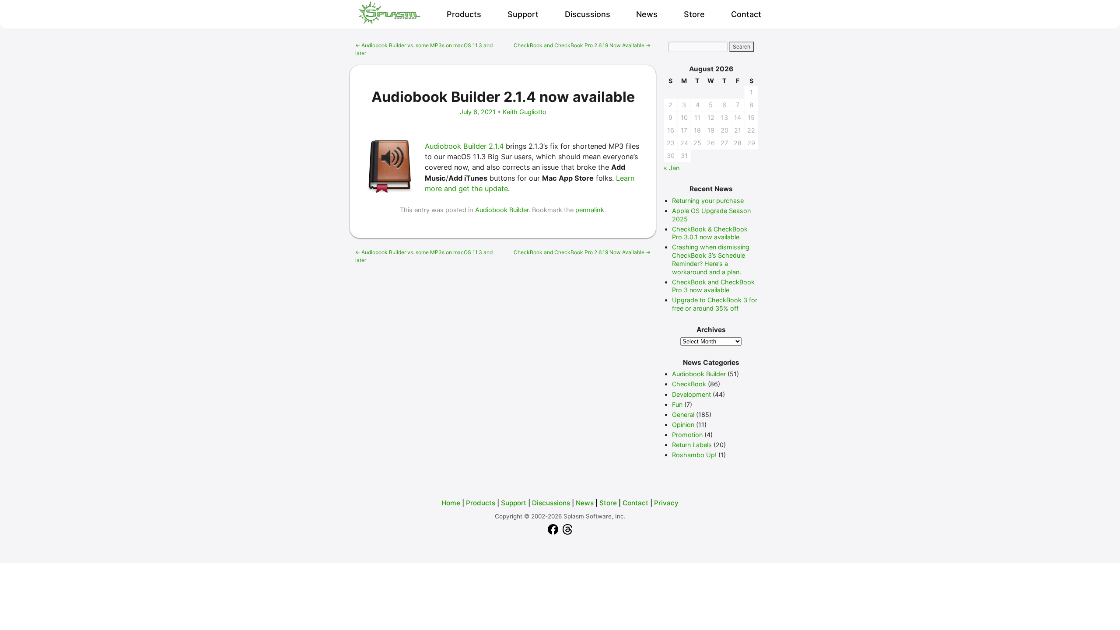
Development (691, 394)
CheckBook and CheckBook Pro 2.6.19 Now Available (582, 45)
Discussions (587, 14)
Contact (746, 14)
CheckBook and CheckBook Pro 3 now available (713, 286)
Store (694, 14)
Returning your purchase (708, 200)
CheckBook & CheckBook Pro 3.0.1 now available (710, 233)
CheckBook (689, 384)
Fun (677, 404)
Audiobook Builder (501, 210)
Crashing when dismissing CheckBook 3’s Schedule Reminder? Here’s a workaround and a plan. (710, 259)
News (647, 14)
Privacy (666, 503)
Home (450, 503)
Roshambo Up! (694, 454)
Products (464, 14)
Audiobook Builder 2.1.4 (464, 146)
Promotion (687, 434)
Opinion (683, 424)
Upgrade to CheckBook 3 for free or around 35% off (714, 304)
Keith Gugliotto (524, 112)
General (683, 414)
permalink (589, 210)
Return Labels (692, 444)
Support (523, 14)
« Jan (671, 168)
